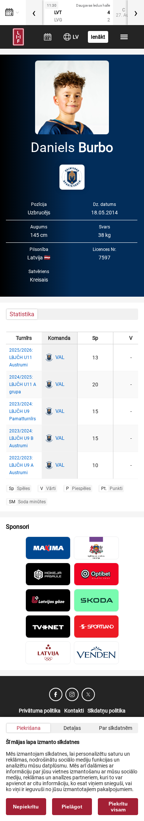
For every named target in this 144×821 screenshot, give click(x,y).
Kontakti (74, 711)
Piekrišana (29, 728)
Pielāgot (72, 807)
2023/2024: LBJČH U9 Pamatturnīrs (22, 411)
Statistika (22, 314)
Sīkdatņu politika (107, 711)
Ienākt (98, 37)
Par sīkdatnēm (115, 728)
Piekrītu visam (118, 807)
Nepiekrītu (26, 807)
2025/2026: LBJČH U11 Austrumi (21, 358)
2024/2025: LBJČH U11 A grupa (22, 384)
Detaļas (72, 728)
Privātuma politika (40, 711)
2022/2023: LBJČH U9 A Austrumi (21, 465)
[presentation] (34, 12)
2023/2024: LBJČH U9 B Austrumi (21, 438)
